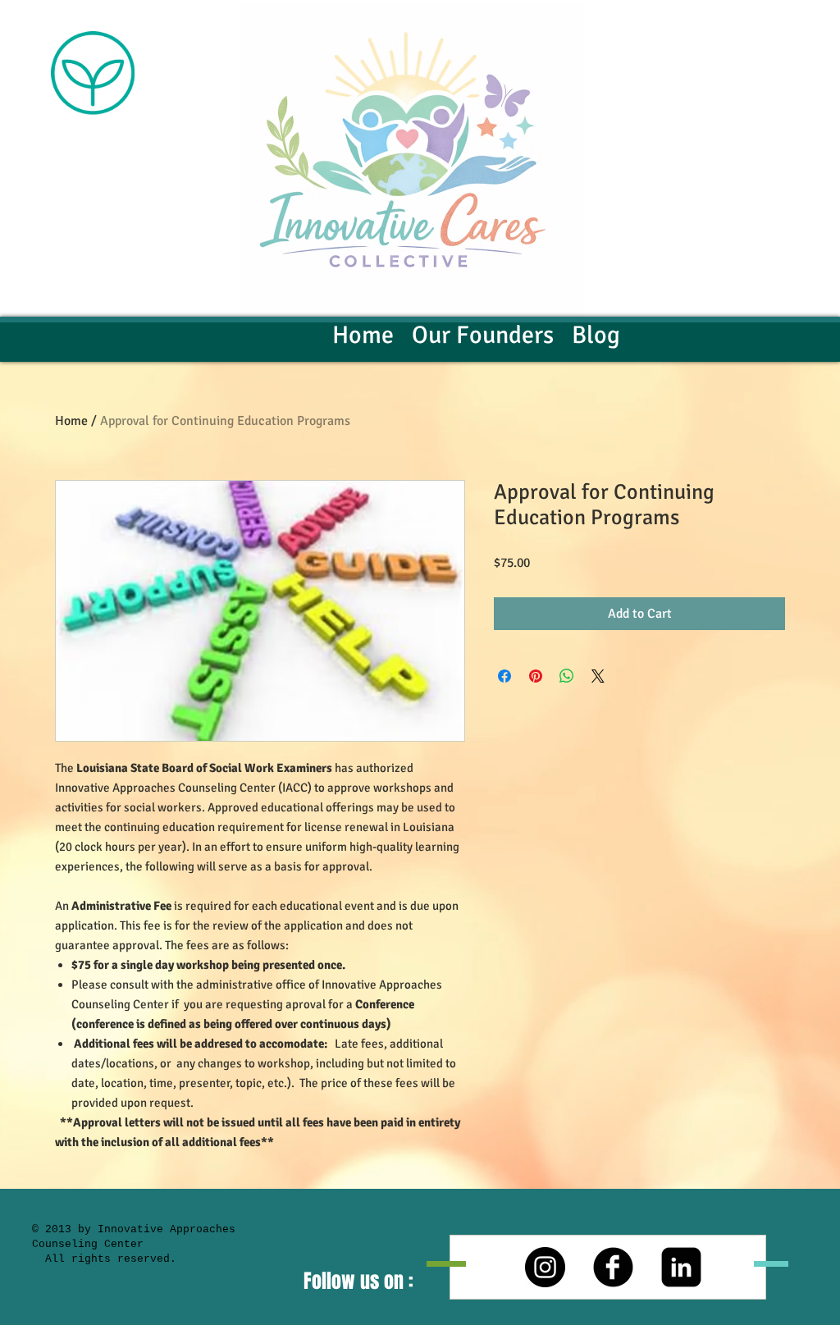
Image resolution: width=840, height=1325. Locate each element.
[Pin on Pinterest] (536, 676)
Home (71, 421)
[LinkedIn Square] (681, 1267)
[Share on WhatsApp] (567, 676)
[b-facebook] (613, 1267)
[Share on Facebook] (504, 676)
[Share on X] (598, 676)
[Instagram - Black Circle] (545, 1267)
